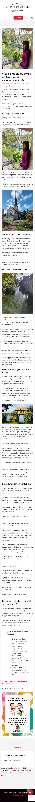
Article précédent (17, 742)
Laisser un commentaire (10, 84)
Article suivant (17, 747)
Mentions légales (17, 795)
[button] (18, 18)
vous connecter (17, 758)
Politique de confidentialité (17, 798)
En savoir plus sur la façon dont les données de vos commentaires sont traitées (16, 772)
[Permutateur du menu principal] (27, 18)
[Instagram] (32, 18)
